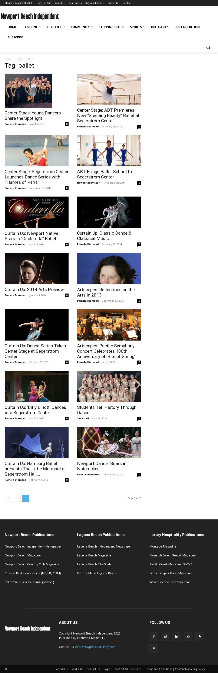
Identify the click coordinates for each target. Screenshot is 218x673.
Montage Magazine (162, 546)
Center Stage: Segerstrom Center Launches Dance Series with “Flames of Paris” (37, 177)
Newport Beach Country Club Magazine (32, 564)
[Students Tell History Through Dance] (109, 386)
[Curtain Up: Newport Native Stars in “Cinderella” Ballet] (37, 212)
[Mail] (188, 636)
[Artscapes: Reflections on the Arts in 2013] (109, 268)
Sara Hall (83, 418)
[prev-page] (8, 498)
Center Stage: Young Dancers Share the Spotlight (33, 115)
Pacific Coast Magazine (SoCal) (170, 564)
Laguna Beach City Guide (94, 564)
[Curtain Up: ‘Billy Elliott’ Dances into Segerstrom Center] (37, 386)
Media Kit (77, 669)
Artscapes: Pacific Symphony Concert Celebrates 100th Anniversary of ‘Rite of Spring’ (106, 351)
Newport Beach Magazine (23, 555)
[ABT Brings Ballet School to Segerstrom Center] (109, 150)
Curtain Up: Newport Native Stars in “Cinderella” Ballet (31, 236)
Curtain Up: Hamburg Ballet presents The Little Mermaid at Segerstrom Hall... (35, 469)
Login (107, 669)
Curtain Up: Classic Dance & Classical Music (104, 236)
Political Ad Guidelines (128, 669)
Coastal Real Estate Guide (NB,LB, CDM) (33, 573)
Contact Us (93, 669)
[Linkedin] (176, 636)
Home (8, 59)
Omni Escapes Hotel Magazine (170, 573)
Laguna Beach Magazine (94, 555)
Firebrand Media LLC (91, 638)
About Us (61, 669)
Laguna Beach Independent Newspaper (104, 546)
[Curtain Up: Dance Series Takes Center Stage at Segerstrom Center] (37, 325)
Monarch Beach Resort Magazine (172, 555)
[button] (208, 47)
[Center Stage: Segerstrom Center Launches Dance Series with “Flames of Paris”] (37, 150)
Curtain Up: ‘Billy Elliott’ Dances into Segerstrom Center (35, 410)
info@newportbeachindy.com (95, 647)
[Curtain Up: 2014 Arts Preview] (37, 268)
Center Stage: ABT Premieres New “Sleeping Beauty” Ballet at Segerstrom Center (108, 115)
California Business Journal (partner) (29, 582)
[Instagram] (165, 636)
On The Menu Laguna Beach (97, 573)
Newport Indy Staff (88, 182)
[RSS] (199, 636)
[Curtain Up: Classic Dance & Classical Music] (109, 212)
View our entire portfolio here (169, 582)
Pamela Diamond (15, 123)
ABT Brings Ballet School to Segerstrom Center (104, 174)
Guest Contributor (88, 474)
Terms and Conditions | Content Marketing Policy (175, 669)
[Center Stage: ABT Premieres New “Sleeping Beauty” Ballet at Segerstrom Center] (109, 89)
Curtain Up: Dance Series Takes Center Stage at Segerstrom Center (35, 351)
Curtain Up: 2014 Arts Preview (34, 289)
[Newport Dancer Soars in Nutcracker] (109, 442)
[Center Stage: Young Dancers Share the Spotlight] (37, 91)
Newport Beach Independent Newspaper (33, 546)
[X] (153, 648)
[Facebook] (153, 636)
